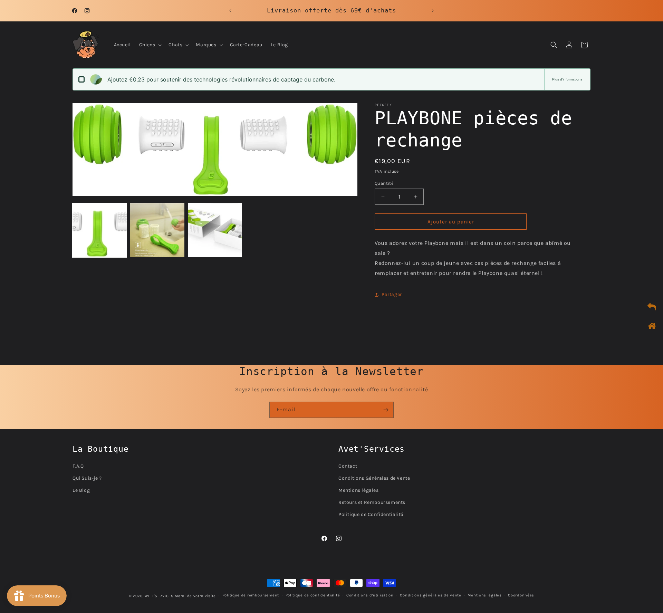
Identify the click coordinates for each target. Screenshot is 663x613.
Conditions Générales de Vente (374, 478)
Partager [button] (392, 294)
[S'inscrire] (385, 410)
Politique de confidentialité (313, 595)
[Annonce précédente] (230, 10)
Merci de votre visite (195, 596)
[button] (150, 45)
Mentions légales (358, 490)
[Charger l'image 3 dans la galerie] (215, 230)
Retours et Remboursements (371, 502)
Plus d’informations (567, 79)
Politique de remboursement (250, 595)
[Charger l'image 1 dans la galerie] (100, 230)
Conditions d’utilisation (370, 595)
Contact (347, 466)
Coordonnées (521, 595)
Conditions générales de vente (430, 595)
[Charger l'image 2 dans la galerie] (157, 230)
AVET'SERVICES (159, 596)
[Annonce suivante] (432, 10)
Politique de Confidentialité (370, 514)
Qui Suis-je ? (87, 478)
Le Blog (81, 490)
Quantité (384, 183)
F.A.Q (78, 466)
